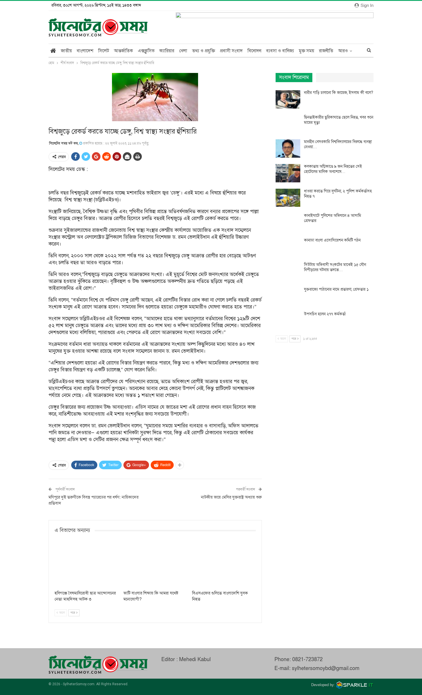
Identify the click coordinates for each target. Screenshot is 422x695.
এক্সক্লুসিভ (146, 51)
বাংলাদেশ (85, 51)
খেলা (183, 51)
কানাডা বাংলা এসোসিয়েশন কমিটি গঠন (332, 240)
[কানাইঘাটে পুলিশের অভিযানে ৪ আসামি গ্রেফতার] (288, 222)
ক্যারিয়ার (166, 51)
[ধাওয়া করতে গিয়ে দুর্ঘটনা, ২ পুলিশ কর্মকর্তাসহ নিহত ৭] (288, 198)
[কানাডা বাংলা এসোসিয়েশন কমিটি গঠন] (288, 247)
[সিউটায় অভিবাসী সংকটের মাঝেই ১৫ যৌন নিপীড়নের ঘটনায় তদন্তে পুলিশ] (288, 271)
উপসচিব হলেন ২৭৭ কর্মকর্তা (325, 314)
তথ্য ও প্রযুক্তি (203, 51)
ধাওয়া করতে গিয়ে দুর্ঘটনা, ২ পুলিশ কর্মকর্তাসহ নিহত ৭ (338, 193)
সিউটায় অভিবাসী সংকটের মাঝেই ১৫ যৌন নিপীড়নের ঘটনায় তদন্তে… (335, 267)
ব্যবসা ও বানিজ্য (280, 51)
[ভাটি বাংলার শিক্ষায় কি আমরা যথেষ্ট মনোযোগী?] (155, 565)
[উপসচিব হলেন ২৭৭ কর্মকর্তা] (288, 321)
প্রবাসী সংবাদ (231, 51)
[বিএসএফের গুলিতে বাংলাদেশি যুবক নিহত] (224, 565)
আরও (343, 51)
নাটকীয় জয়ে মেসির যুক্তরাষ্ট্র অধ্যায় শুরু (231, 497)
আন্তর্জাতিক (123, 51)
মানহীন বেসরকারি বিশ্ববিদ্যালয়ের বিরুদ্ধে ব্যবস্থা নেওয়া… (338, 144)
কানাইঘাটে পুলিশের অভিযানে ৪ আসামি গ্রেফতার (332, 218)
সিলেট (103, 51)
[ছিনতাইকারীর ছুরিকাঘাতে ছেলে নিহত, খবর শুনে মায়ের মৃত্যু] (288, 124)
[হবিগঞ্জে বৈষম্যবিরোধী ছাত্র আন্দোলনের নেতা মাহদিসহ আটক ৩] (86, 565)
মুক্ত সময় (306, 51)
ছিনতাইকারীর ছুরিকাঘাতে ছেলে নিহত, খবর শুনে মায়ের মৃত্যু (338, 120)
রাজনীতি (326, 51)
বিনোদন (254, 51)
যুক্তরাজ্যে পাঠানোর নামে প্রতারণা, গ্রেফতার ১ (336, 289)
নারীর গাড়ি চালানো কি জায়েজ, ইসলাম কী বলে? (338, 92)
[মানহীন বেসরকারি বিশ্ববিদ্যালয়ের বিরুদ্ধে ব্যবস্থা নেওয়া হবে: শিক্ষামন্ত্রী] (288, 148)
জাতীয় (66, 51)
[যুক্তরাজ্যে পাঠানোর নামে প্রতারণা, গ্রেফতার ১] (288, 296)
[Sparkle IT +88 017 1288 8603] (354, 685)
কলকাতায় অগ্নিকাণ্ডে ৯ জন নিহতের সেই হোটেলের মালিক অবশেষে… (333, 169)
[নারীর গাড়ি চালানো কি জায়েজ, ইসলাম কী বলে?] (288, 99)
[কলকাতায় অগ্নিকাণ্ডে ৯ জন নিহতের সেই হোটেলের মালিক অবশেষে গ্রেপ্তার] (288, 173)
